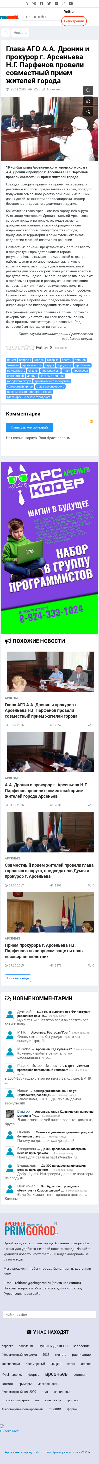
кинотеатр (53, 1400)
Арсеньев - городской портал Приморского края (42, 1452)
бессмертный (35, 1364)
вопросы (25, 360)
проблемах (82, 365)
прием (11, 360)
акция (56, 1363)
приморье (25, 1384)
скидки (55, 1409)
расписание (81, 1354)
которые (53, 360)
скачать (60, 1354)
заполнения (62, 1392)
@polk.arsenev (12, 1374)
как (37, 1400)
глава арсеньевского (50, 386)
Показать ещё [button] (18, 978)
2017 (46, 1354)
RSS (91, 421)
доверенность (47, 1384)
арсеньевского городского (52, 381)
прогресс (73, 1400)
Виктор (23, 1112)
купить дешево (53, 1345)
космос (7, 1384)
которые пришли (52, 376)
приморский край (15, 1400)
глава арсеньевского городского (28, 397)
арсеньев (56, 1374)
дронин (32, 376)
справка (7, 1346)
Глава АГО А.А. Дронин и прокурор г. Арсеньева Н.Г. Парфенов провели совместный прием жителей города (41, 710)
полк (45, 1392)
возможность (16, 370)
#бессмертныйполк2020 (19, 1392)
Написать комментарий (29, 427)
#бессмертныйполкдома (19, 1354)
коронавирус (11, 1364)
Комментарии (23, 414)
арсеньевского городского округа (29, 392)
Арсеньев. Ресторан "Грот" (50, 1032)
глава (66, 370)
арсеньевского (32, 365)
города (39, 360)
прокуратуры (50, 370)
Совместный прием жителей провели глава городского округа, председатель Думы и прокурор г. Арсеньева (49, 871)
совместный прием (20, 386)
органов (80, 360)
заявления (26, 1346)
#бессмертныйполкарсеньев (22, 1409)
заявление (81, 1346)
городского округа (19, 381)
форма (33, 1374)
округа (49, 365)
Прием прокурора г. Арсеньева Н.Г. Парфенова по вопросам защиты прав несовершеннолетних (44, 951)
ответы (33, 370)
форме (72, 1409)
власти (66, 360)
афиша (86, 1364)
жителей (13, 365)
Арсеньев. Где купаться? (54, 1049)
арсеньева (81, 370)
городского (64, 365)
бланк (71, 1364)
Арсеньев (54, 89)
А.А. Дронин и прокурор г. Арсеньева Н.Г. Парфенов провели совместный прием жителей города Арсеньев (46, 790)
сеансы (79, 1374)
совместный (15, 376)
